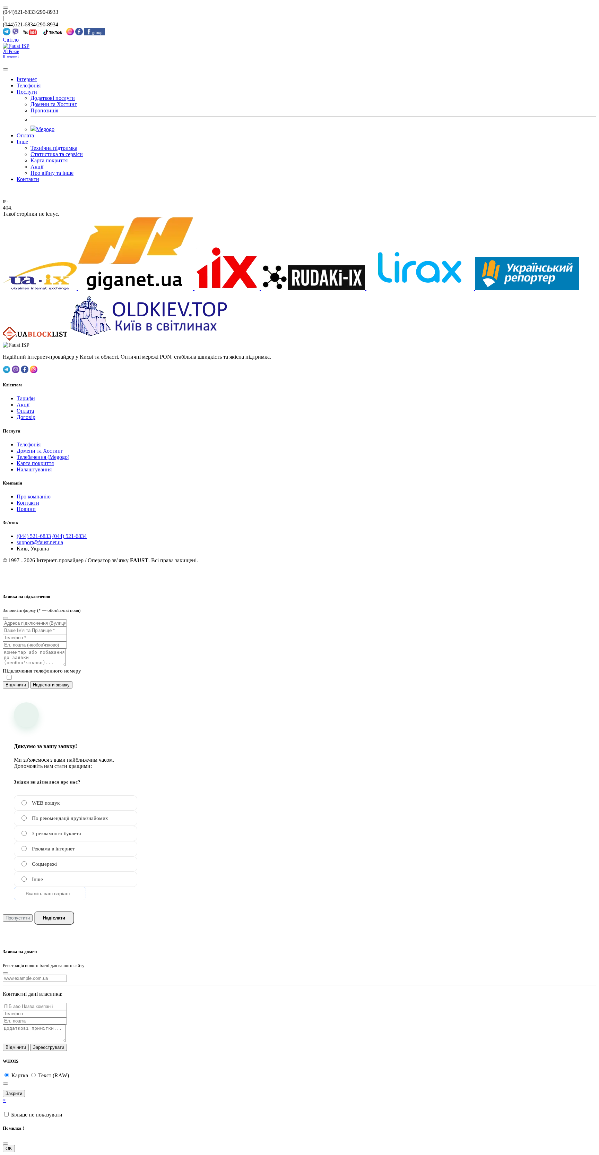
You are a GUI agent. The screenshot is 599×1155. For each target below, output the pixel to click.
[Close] (5, 618)
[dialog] (299, 628)
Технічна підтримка (54, 148)
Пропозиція (44, 110)
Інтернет (27, 79)
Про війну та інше (52, 173)
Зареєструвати (48, 1047)
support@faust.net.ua (40, 542)
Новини (26, 509)
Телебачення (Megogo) (43, 457)
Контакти (28, 179)
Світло (11, 40)
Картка (20, 1075)
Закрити (14, 1093)
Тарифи (26, 398)
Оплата (25, 135)
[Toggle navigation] (5, 69)
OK (9, 1148)
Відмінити (16, 684)
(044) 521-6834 (69, 536)
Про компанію (34, 496)
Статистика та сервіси (57, 154)
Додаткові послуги (53, 98)
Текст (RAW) (53, 1075)
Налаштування (34, 469)
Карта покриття (49, 160)
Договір (26, 417)
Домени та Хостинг (54, 104)
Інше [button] (22, 142)
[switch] (9, 677)
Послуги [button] (27, 92)
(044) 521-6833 (34, 536)
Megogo (45, 129)
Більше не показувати (36, 1115)
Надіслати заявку (51, 684)
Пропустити (18, 918)
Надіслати (54, 918)
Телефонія (29, 85)
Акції (37, 167)
